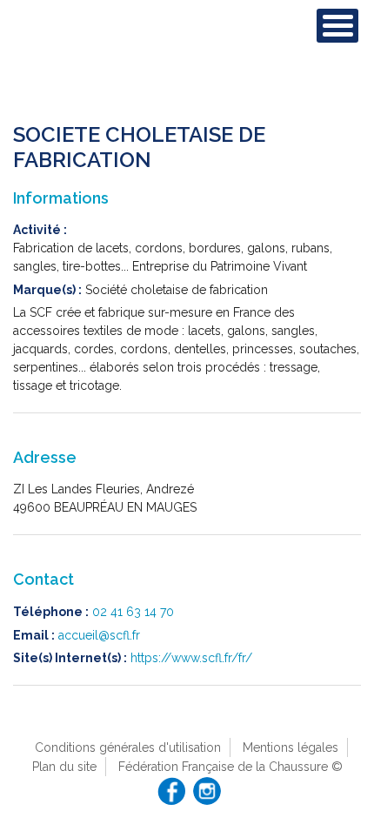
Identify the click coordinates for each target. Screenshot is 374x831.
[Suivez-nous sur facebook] (171, 791)
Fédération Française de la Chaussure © (230, 767)
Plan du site (64, 767)
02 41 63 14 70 (133, 612)
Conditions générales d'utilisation (128, 747)
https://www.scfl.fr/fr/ (191, 658)
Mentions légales (290, 747)
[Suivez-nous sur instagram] (207, 791)
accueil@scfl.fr (99, 635)
